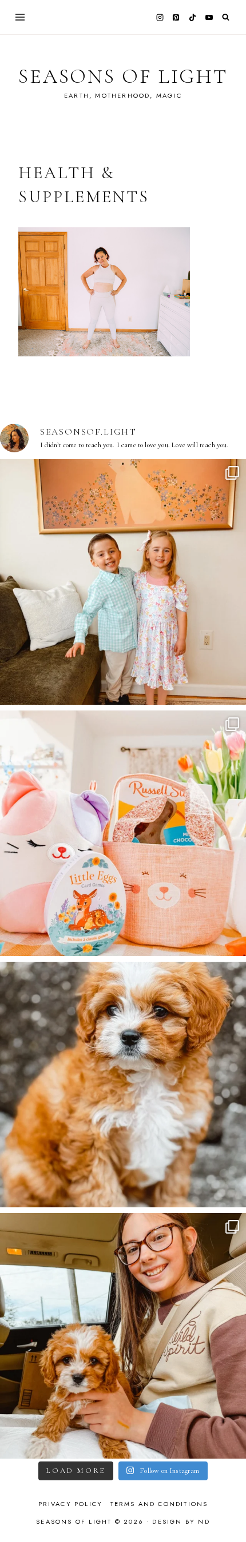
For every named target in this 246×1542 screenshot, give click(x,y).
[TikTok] (192, 17)
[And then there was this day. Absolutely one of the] (123, 1336)
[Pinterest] (176, 17)
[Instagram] (159, 17)
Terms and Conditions (159, 1503)
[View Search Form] (225, 17)
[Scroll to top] (226, 1511)
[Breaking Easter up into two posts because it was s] (123, 833)
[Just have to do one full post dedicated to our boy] (123, 1084)
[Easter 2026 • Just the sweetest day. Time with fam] (123, 582)
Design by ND (180, 1521)
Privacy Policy (70, 1503)
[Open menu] (20, 17)
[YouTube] (208, 17)
